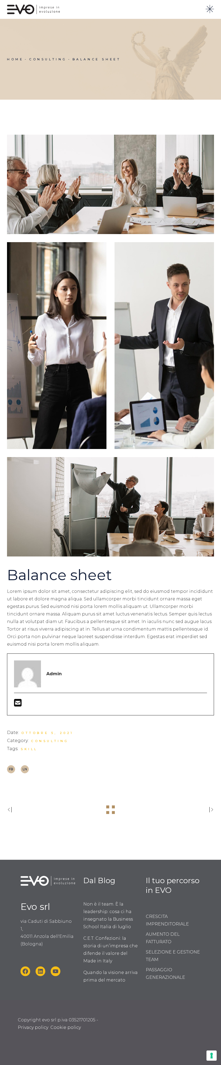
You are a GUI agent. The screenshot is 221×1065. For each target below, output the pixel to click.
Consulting (50, 741)
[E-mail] (18, 704)
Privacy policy (33, 1027)
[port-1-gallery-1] (110, 506)
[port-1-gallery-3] (164, 345)
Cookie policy (65, 1027)
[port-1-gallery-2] (56, 345)
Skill (29, 749)
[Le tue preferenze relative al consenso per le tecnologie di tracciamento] (211, 1055)
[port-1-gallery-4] (110, 184)
